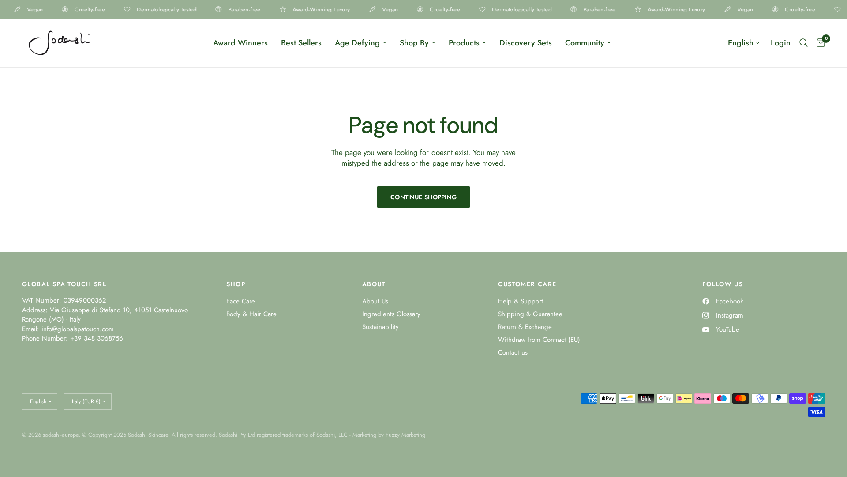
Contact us (513, 352)
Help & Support (520, 301)
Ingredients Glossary (391, 314)
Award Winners (240, 43)
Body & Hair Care (251, 314)
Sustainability (380, 327)
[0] (818, 43)
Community (584, 43)
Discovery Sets (525, 43)
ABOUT (374, 284)
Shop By (414, 43)
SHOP (236, 284)
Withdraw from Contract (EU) (539, 339)
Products (464, 43)
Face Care (240, 301)
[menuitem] (240, 43)
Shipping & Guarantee (530, 314)
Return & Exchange (525, 327)
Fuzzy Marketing (405, 435)
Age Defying (357, 43)
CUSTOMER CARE (527, 284)
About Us (375, 301)
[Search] (803, 43)
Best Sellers (301, 43)
